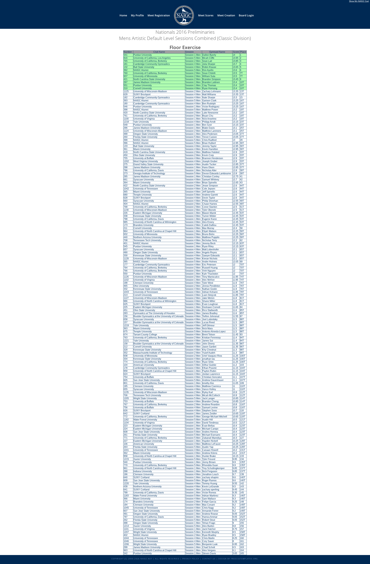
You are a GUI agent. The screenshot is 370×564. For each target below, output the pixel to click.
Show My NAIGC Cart (359, 1)
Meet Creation (226, 15)
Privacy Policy (190, 558)
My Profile (137, 15)
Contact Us (208, 558)
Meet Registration (159, 15)
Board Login (246, 15)
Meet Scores (205, 15)
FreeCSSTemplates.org (244, 558)
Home (123, 15)
